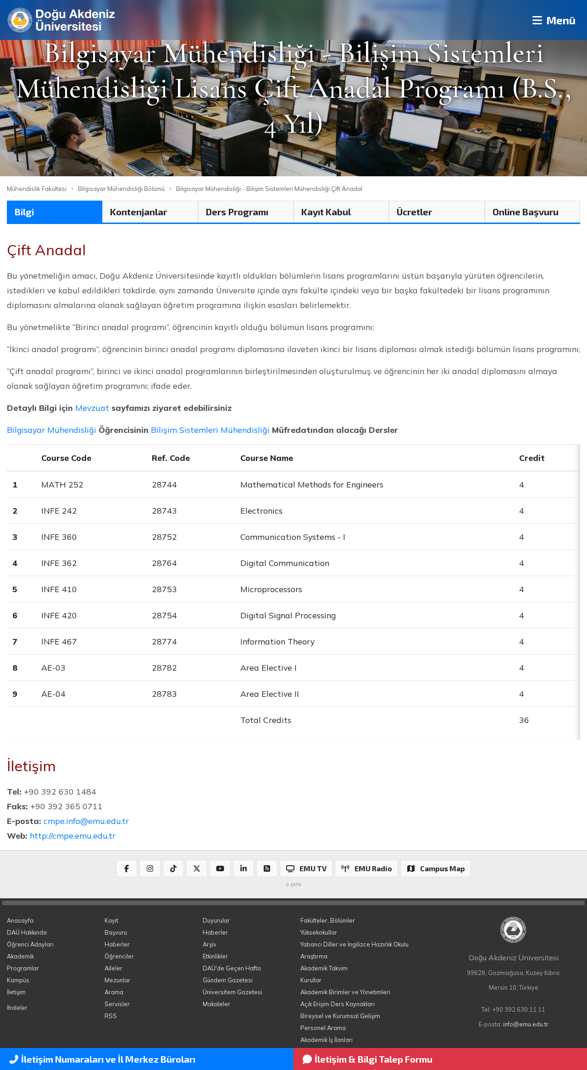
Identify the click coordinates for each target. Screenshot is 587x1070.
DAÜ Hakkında (27, 932)
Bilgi (24, 211)
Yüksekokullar (318, 932)
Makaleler (216, 1004)
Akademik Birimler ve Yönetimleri (345, 992)
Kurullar (310, 980)
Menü (560, 20)
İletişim (16, 992)
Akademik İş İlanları (326, 1039)
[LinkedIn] (243, 868)
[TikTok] (173, 868)
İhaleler (17, 1007)
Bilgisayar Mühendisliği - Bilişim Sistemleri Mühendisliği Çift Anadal (269, 188)
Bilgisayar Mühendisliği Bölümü (121, 188)
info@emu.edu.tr (525, 1024)
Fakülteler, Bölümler (327, 920)
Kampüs (18, 980)
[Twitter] (196, 868)
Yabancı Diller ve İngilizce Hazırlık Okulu (354, 944)
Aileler (113, 968)
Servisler (117, 1004)
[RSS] (266, 868)
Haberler (117, 944)
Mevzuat (92, 408)
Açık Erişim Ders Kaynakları (337, 1004)
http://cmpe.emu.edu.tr (73, 835)
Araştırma (313, 956)
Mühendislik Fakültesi (36, 188)
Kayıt (111, 920)
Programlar (23, 968)
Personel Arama (323, 1027)
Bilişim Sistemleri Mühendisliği (210, 430)
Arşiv (209, 944)
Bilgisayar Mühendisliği (51, 430)
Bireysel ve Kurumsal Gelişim (340, 1016)
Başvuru (116, 932)
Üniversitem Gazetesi (232, 992)
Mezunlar (117, 980)
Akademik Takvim (324, 968)
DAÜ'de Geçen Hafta (232, 968)
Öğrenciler (119, 956)
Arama (114, 992)
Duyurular (216, 920)
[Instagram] (150, 868)
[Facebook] (126, 868)
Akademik (20, 956)
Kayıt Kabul (326, 211)
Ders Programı (237, 211)
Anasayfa (20, 920)
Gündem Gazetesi (228, 980)
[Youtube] (220, 868)
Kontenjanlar (138, 211)
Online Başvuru (526, 211)
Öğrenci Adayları (30, 944)
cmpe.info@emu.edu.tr (86, 821)
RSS (111, 1016)
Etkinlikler (215, 956)
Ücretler (414, 211)
